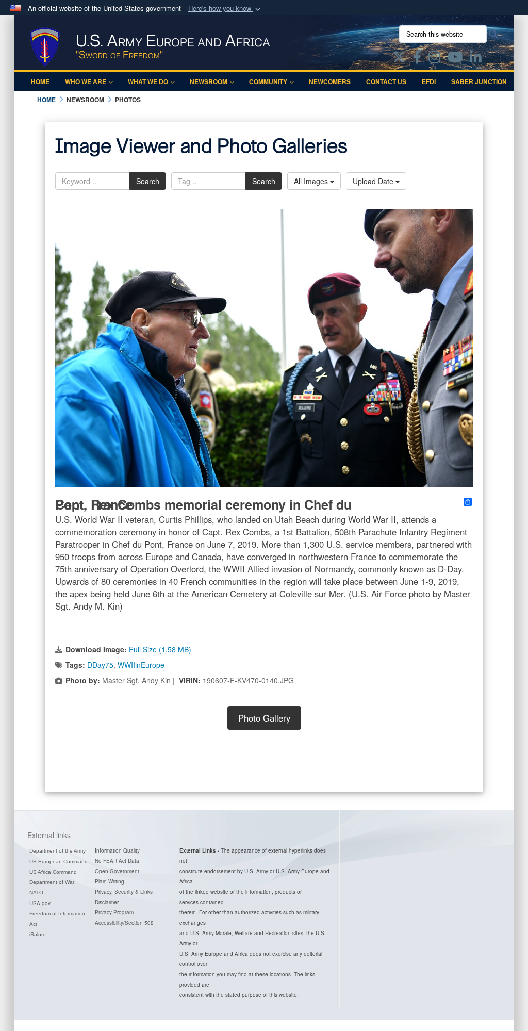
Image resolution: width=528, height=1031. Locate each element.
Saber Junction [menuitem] (479, 81)
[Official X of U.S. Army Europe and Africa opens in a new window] (399, 59)
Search (147, 181)
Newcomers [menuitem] (330, 81)
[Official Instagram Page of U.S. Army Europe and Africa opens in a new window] (434, 59)
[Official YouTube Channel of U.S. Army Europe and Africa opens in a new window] (455, 59)
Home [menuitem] (40, 81)
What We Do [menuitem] (148, 81)
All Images (312, 181)
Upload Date (374, 181)
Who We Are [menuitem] (85, 81)
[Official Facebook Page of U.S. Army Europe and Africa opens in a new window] (417, 59)
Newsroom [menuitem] (208, 81)
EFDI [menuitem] (429, 81)
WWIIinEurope (141, 665)
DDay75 (100, 665)
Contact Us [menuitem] (386, 81)
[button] (225, 8)
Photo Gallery (264, 718)
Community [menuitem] (268, 81)
